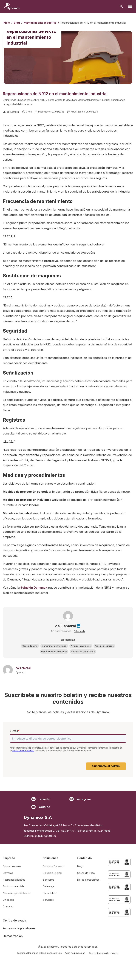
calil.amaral (13, 111)
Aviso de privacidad (75, 953)
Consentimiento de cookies (103, 953)
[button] (30, 646)
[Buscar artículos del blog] (121, 6)
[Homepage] (11, 6)
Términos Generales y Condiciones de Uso (39, 953)
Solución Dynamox (34, 587)
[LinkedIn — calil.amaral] (78, 626)
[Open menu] (130, 6)
